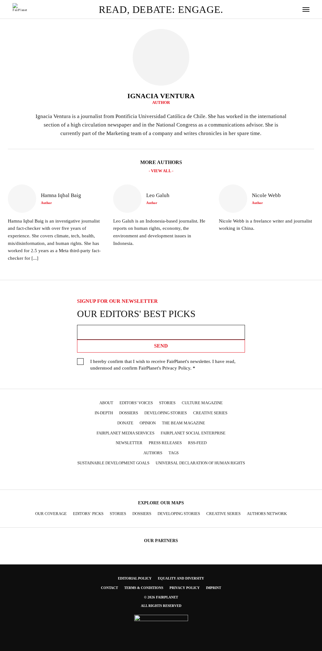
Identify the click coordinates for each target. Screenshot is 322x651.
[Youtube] (155, 478)
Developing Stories (165, 413)
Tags (174, 453)
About (106, 403)
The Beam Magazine (183, 423)
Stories (167, 403)
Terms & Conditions (143, 588)
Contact (109, 588)
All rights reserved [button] (161, 606)
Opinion (148, 423)
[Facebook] (118, 478)
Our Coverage (51, 514)
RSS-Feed (197, 443)
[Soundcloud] (167, 478)
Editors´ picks (88, 514)
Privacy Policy (176, 368)
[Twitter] (143, 478)
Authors (152, 453)
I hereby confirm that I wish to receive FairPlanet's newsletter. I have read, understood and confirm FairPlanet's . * (163, 365)
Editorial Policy (135, 578)
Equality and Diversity (181, 578)
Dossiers (128, 413)
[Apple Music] (191, 478)
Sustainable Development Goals (113, 463)
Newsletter (129, 443)
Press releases (165, 443)
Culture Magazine (202, 403)
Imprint (213, 588)
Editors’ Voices (136, 403)
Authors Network (267, 514)
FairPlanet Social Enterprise (193, 433)
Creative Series (210, 413)
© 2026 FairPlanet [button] (161, 597)
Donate (125, 423)
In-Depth (104, 413)
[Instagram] (130, 478)
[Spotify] (179, 478)
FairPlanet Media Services (125, 433)
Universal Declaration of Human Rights (200, 463)
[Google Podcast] (204, 478)
